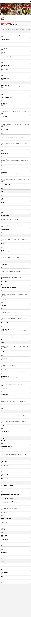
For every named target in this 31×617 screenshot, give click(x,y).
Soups (12, 29)
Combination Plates (16, 29)
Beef (20, 29)
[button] (13, 1)
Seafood (26, 29)
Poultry (23, 29)
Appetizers (2, 29)
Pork (29, 29)
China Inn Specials (7, 29)
